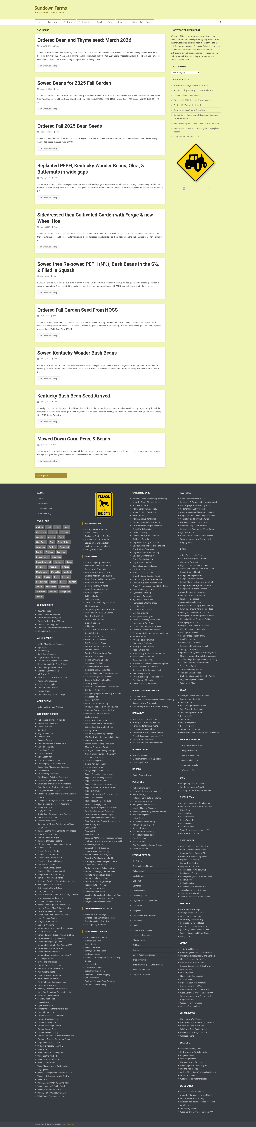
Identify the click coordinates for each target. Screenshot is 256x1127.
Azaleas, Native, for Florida (144, 519)
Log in (40, 498)
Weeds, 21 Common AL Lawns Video (53, 1083)
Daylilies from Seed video (144, 549)
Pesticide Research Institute (49, 975)
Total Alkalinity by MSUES (191, 669)
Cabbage (64, 532)
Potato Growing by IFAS (95, 804)
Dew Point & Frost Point (190, 916)
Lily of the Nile (139, 606)
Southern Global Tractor (47, 687)
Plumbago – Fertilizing (142, 643)
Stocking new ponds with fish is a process (198, 656)
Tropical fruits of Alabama (96, 885)
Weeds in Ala (43, 1079)
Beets (66, 527)
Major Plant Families (94, 740)
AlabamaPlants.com (141, 788)
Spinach (72, 582)
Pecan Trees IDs (187, 820)
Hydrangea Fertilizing (142, 592)
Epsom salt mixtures (94, 636)
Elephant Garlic (91, 633)
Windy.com (185, 936)
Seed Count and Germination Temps (101, 817)
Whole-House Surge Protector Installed (191, 85)
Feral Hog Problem (188, 1058)
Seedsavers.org (186, 726)
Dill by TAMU (90, 626)
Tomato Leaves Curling (47, 1029)
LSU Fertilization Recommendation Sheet (103, 737)
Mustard (67, 572)
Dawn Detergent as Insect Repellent (53, 804)
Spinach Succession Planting (97, 851)
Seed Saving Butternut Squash (193, 705)
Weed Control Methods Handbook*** (149, 742)
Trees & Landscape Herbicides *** (148, 676)
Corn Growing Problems (47, 773)
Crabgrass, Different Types (49, 790)
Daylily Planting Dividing (143, 559)
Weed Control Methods (47, 1056)
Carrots (51, 537)
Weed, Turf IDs (139, 838)
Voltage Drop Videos (94, 549)
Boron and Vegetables (94, 582)
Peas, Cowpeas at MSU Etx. (97, 770)
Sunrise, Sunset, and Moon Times (194, 933)
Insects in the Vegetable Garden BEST (53, 904)
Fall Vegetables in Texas (95, 643)
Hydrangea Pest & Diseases (49, 884)
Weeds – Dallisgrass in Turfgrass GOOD (54, 1072)
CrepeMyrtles (63, 542)
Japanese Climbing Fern (143, 930)
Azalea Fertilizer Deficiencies (145, 512)
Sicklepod (137, 945)
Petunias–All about (141, 636)
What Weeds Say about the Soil (51, 1096)
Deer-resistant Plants (46, 820)
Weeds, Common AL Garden (49, 1089)
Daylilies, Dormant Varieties (145, 555)
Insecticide (53, 567)
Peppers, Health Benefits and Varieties (101, 794)
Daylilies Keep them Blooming (146, 552)
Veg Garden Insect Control (48, 1042)
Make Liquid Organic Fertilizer (50, 707)
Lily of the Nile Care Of (142, 609)
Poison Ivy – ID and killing (144, 729)
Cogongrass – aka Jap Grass (145, 900)
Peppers (65, 577)
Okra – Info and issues (47, 962)
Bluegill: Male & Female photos (193, 588)
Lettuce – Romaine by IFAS (96, 720)
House (69, 562)
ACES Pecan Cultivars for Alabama (195, 803)
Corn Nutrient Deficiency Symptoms (53, 777)
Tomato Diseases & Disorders (50, 1015)
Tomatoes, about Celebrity (96, 878)
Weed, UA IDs (139, 841)
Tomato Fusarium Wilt (47, 1022)
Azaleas (39, 527)
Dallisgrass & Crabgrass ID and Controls (54, 800)
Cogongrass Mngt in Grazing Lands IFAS (197, 515)
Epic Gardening (139, 794)
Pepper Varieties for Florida (97, 780)
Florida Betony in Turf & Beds (193, 959)
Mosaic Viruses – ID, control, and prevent (55, 928)
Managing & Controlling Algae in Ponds (197, 615)
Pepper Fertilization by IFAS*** (98, 777)
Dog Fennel (138, 910)
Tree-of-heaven (139, 960)
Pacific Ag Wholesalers (47, 681)
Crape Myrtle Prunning (142, 529)
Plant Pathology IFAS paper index (51, 982)
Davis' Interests (44, 611)
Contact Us (137, 22)
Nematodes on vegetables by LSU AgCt (54, 955)
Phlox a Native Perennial (143, 640)
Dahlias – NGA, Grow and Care (146, 535)
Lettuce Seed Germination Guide (99, 727)
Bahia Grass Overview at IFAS (193, 498)
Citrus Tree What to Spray (48, 760)
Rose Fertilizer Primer (142, 650)
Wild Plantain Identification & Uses (147, 845)
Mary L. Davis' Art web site (48, 614)
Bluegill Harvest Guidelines (191, 578)
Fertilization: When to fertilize (192, 595)
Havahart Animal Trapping (191, 1062)
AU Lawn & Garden (141, 505)
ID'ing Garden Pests (46, 891)
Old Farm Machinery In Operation (147, 759)
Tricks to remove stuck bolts (97, 546)
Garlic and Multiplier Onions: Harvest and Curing (153, 699)
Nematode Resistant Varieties (50, 948)
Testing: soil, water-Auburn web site (100, 868)
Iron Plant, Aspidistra (142, 814)
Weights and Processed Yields (98, 901)
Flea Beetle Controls (46, 864)
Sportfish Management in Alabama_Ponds (198, 652)
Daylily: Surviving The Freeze (145, 566)
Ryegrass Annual (187, 532)
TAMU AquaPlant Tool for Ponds (194, 662)
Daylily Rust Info (44, 810)
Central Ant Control (45, 750)
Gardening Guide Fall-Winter (97, 666)
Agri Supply (42, 647)
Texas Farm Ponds (188, 666)
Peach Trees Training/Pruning (193, 869)
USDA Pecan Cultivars (189, 833)
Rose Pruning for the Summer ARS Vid (149, 653)
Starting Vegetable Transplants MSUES (101, 861)
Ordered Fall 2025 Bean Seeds (69, 126)
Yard (148, 22)
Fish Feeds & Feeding (189, 599)
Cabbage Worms (44, 740)
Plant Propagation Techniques (98, 801)
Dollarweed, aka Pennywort (145, 915)
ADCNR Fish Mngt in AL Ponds (193, 558)
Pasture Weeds (186, 979)
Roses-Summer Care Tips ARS (146, 666)
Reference (122, 22)
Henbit (136, 925)
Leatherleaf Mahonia (142, 935)
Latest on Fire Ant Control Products (52, 914)
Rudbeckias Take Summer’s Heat (147, 670)
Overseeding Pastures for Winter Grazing (197, 529)
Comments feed (45, 508)
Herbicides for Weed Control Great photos (55, 881)
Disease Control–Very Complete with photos (56, 831)
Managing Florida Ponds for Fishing (195, 619)
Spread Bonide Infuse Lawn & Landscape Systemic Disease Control (196, 117)
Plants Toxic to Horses (142, 775)
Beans (57, 527)
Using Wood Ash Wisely (95, 891)
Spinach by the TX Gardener (97, 848)
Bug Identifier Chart (45, 733)
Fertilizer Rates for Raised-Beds (98, 653)
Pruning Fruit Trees (188, 873)
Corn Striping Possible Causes (50, 780)
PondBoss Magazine (189, 639)
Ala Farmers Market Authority (98, 565)
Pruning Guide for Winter (143, 646)
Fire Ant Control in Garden (48, 851)
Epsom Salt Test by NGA (95, 639)
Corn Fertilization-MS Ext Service (99, 612)
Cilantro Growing (92, 606)
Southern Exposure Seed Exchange (100, 981)
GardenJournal (42, 557)
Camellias (40, 537)
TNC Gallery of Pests (46, 1012)
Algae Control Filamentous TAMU (194, 565)
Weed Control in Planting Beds (50, 1052)
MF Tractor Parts (44, 674)
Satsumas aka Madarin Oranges (99, 814)
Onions (47, 577)
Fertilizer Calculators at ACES (97, 646)
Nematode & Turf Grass (143, 623)
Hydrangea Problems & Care (49, 888)
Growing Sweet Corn (94, 683)
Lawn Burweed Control (47, 918)
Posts (110, 22)
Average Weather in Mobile (192, 912)
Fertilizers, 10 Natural (94, 656)
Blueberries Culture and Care (97, 572)
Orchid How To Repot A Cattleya (147, 626)
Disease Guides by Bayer (48, 837)
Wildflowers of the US (142, 848)
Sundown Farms (51, 8)
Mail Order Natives (93, 954)
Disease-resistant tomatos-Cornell (100, 629)
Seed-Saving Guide (188, 722)
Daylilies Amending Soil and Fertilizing (149, 545)
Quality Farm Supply (46, 684)
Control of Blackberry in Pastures (194, 519)
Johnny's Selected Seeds (95, 950)
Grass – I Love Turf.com (143, 572)
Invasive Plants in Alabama (144, 808)
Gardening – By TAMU (94, 663)
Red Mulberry (186, 879)
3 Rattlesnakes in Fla (189, 760)
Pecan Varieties (186, 823)
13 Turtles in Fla (187, 770)
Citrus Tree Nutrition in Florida (193, 849)
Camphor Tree (139, 885)
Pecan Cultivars (186, 813)
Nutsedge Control (45, 958)
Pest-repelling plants (46, 972)
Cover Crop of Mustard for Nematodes (54, 783)
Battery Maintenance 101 (96, 529)
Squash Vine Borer (45, 1005)
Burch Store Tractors (46, 654)
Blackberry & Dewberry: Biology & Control (198, 502)
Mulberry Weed (186, 972)
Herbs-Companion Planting (96, 703)
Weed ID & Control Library (48, 1059)
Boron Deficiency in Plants (96, 586)
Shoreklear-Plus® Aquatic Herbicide (148, 732)
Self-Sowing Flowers (141, 673)
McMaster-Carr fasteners (48, 670)
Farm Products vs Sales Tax (97, 921)
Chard (61, 537)
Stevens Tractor (44, 691)
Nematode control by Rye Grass (51, 938)
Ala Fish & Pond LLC (189, 562)
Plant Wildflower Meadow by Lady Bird (197, 1022)
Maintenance (41, 572)
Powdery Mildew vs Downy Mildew (52, 988)
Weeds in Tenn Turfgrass (191, 1003)
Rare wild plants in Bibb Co (144, 825)
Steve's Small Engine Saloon (97, 543)
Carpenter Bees (187, 1055)
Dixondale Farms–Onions (96, 937)
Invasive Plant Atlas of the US (193, 962)
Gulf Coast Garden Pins (95, 690)
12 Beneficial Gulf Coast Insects (51, 720)
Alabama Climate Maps (190, 909)
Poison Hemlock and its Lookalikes (195, 989)
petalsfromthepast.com (95, 971)
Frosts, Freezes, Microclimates (193, 926)
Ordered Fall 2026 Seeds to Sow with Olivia (192, 100)
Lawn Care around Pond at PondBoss (196, 609)
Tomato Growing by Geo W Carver (100, 871)
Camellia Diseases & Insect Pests (51, 743)
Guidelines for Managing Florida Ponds (197, 605)
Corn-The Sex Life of (94, 616)
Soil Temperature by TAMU (192, 787)
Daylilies (52, 547)
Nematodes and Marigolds (49, 951)
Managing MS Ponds (189, 622)
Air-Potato (137, 861)
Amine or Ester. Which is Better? (146, 719)
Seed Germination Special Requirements (102, 821)
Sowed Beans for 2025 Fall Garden (74, 83)
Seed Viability (90, 827)
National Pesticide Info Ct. (48, 931)
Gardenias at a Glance (142, 569)
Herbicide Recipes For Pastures (193, 525)
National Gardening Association (146, 619)
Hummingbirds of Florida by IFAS (194, 1065)
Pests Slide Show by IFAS (48, 978)
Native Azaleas (139, 818)
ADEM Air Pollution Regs (95, 914)
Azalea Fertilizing (140, 515)
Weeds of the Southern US (191, 1006)
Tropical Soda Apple (141, 969)
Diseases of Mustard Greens (49, 841)
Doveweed (137, 920)
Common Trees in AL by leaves (193, 856)
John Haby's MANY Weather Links (194, 929)
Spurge (136, 950)
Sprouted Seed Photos (190, 729)
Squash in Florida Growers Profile (99, 858)
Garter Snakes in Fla (189, 765)
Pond (99, 22)
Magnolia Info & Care (189, 866)
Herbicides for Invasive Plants (50, 877)
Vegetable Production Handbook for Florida (104, 895)
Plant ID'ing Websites (94, 797)
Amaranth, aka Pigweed (143, 866)
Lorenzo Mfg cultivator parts (49, 667)
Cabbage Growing (92, 599)
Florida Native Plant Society (192, 1098)
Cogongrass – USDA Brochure (193, 509)
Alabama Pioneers (140, 755)
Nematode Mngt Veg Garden (49, 941)
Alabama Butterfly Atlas (190, 1048)
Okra (38, 577)
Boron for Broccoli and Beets (98, 589)
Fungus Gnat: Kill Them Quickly (50, 874)
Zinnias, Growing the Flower (145, 683)
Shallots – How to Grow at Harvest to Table (104, 841)
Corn (52, 542)
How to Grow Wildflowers (191, 1019)
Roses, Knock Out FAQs (143, 660)
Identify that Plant (92, 947)
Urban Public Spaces (46, 631)
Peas (56, 577)
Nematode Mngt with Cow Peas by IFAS (54, 945)
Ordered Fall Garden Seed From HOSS (77, 310)
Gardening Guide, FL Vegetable (98, 670)
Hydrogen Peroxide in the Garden (99, 710)
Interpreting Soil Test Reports (97, 713)
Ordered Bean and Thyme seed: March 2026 (84, 40)
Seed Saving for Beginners (191, 709)
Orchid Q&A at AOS (93, 967)
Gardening (68, 22)
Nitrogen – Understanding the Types (100, 750)
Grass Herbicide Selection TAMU (147, 576)
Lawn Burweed (186, 969)
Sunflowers (51, 586)
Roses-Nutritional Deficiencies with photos (151, 663)
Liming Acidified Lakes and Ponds (194, 612)
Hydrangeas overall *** (143, 599)
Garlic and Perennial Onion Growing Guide (103, 673)
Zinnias (39, 596)
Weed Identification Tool (143, 835)
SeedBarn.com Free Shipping (97, 974)
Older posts (43, 475)
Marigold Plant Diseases (47, 921)
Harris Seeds (90, 944)
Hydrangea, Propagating (143, 596)
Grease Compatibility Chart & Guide (52, 664)
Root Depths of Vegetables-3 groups (101, 807)
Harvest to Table (92, 696)
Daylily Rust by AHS (45, 807)
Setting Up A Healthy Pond (191, 649)
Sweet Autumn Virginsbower (145, 955)
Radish (53, 582)
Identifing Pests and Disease (49, 901)
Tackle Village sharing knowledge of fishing (198, 659)
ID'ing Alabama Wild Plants (144, 804)
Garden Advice (85, 22)
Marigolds (55, 572)
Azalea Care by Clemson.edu (145, 509)
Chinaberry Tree (140, 895)
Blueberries (41, 532)
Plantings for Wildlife (189, 632)
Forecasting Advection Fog (191, 919)
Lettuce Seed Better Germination (99, 723)
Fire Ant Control (44, 847)
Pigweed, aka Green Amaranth (193, 982)
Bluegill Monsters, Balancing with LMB (196, 582)
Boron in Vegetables (94, 592)
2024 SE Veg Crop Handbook (97, 562)
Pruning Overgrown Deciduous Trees (196, 876)
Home (39, 22)
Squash (39, 586)
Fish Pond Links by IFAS (190, 602)
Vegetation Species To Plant (192, 679)
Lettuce (65, 567)
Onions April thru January (95, 764)
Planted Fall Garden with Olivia (187, 95)
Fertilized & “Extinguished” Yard (187, 105)
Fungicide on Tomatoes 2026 (186, 136)
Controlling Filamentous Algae (193, 592)
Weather (52, 591)
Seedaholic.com (92, 834)
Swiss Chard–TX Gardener (96, 864)
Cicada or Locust (44, 753)
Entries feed (43, 503)
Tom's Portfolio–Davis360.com (50, 621)
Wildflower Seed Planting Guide (193, 1029)
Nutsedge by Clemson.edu (191, 976)
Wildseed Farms (187, 1036)
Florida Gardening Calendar (96, 660)
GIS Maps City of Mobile (95, 924)
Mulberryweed (139, 940)
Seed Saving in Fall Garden (191, 712)
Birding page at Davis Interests (193, 1052)
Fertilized (49, 552)
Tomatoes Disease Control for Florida (53, 1039)
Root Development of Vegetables (99, 811)
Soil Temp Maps (92, 977)
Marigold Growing (140, 613)
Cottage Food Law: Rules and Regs (100, 918)
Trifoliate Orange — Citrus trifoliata (148, 964)
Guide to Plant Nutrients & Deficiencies (102, 686)
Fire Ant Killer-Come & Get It (49, 857)
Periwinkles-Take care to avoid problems (150, 633)
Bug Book (41, 730)
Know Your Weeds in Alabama (50, 911)
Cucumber (40, 547)
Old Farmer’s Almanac (94, 757)
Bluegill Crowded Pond (190, 572)
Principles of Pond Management (194, 646)
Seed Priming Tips (93, 824)
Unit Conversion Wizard (95, 888)
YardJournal (65, 591)
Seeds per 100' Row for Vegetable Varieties (103, 838)
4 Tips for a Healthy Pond (191, 555)
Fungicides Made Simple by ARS (51, 871)
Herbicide (59, 562)
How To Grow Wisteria (142, 801)
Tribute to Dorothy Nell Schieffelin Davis (54, 627)
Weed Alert (42, 1049)
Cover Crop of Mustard (95, 619)
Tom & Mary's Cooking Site (49, 617)
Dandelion (137, 905)
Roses (62, 582)
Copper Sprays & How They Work (51, 763)
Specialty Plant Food (46, 998)
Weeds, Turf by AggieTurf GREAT (51, 1093)
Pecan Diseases (187, 816)
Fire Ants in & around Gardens (50, 861)
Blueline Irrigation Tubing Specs (98, 576)
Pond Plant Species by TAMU (192, 636)
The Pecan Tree (187, 826)
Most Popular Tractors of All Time (52, 677)
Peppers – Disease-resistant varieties (101, 784)
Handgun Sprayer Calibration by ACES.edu (103, 693)
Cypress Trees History (189, 859)
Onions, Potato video (94, 767)
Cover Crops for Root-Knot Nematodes (54, 787)
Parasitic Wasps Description (49, 965)
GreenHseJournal (43, 562)
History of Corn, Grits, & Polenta (147, 798)
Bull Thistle (137, 881)
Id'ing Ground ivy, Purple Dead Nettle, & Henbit (57, 894)
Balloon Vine (138, 871)
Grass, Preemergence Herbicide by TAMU (150, 586)
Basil (49, 527)
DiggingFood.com (92, 623)
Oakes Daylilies (91, 964)
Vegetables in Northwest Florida (99, 898)
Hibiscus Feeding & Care (143, 589)
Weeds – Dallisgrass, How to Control (53, 1076)
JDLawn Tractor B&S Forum (97, 539)
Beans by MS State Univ (95, 569)
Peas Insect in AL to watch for (50, 968)
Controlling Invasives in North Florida (196, 952)
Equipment (52, 22)
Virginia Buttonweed (141, 974)
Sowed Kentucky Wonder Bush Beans (77, 353)
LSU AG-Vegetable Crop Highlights (99, 733)
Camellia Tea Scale (45, 747)
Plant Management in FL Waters (194, 629)
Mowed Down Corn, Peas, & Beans (73, 439)
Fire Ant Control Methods (48, 854)
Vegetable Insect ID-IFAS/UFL (50, 1046)
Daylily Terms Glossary (142, 562)
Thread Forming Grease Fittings (51, 694)
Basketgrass (138, 876)
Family (39, 552)
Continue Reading (50, 66)
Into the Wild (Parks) (189, 1069)
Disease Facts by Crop (47, 834)
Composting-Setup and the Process (100, 609)
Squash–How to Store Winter (145, 703)
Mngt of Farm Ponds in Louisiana (194, 625)
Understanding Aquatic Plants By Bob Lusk (198, 676)
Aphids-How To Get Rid (47, 723)
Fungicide (61, 552)
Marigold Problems (45, 925)
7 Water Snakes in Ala (190, 755)
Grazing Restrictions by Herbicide (147, 722)
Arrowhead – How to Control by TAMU (197, 568)
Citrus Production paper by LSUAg (147, 525)
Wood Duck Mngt (187, 683)
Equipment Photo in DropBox (98, 536)
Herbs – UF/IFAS (92, 700)
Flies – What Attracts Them (49, 867)
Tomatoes (40, 591)
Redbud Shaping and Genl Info (193, 886)
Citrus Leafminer (44, 757)
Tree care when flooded (190, 672)
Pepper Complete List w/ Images (99, 774)
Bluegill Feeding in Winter (191, 575)
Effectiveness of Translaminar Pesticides (54, 844)
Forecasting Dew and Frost (192, 923)
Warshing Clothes (140, 762)
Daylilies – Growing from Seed (146, 542)
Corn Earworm (43, 770)
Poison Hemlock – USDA (191, 986)
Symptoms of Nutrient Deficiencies (52, 1008)
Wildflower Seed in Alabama (192, 1025)
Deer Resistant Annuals (47, 817)
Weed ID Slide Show (46, 1062)
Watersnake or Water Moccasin (193, 1079)
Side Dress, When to (94, 844)
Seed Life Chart (186, 702)
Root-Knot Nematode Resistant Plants (54, 992)
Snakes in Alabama (188, 1075)
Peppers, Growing (92, 791)
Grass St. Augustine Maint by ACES (147, 582)
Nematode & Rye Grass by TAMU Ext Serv (55, 935)
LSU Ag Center (91, 730)
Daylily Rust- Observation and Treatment (55, 814)
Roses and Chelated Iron (48, 995)
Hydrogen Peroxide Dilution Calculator (101, 706)
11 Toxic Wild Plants (189, 949)
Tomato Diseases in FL (47, 1019)
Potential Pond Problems (191, 642)
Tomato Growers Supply (95, 984)
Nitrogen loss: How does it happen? (100, 754)
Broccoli (53, 532)
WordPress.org (44, 513)
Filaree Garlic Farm (93, 940)
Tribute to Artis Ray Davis (48, 624)
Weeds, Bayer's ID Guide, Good (51, 1086)
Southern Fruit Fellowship (144, 831)
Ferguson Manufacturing (48, 657)
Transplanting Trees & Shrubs (193, 890)
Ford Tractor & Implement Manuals (52, 660)
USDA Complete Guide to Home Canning (150, 706)
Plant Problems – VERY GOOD (50, 985)
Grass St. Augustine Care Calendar (147, 579)
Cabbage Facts (43, 736)
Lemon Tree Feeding (189, 863)
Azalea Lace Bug (44, 726)
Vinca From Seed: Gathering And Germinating (199, 732)
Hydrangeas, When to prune (145, 603)
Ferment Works (139, 696)
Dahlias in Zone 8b (141, 539)
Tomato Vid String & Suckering (98, 875)
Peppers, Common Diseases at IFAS (100, 787)
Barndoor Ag (43, 650)
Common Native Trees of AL (192, 853)
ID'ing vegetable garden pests (50, 898)
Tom (57, 46)
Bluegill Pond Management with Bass (196, 585)
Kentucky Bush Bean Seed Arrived (73, 396)
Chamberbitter (139, 890)
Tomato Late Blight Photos (49, 1025)
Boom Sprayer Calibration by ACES (100, 579)
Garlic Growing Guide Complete (98, 676)
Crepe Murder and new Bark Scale (147, 791)
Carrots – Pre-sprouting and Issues (100, 602)
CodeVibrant (70, 1124)
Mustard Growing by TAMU (97, 747)
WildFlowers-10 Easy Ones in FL (194, 1032)
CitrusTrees (41, 542)
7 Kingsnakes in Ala (189, 750)
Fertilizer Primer (92, 649)
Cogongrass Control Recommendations (197, 512)
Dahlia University (140, 532)
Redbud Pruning (187, 883)
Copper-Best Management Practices (53, 767)
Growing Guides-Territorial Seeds (99, 680)
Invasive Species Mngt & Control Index (54, 908)
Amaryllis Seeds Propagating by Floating (150, 498)
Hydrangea (40, 567)
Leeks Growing (91, 717)
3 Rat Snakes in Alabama (191, 745)
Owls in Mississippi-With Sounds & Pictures (198, 1072)
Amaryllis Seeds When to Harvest (147, 502)
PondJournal (41, 582)
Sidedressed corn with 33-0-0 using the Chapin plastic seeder (197, 130)
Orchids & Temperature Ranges (146, 629)
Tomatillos (64, 586)
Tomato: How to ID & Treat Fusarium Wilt (55, 1035)
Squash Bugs (43, 1002)
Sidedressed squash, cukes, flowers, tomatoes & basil (197, 123)
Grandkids (56, 557)
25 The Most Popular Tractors (50, 644)
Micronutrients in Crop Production (99, 743)
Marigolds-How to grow (143, 616)
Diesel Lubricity (91, 532)
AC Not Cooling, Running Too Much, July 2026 (193, 90)
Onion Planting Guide (94, 760)
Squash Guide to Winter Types (98, 854)
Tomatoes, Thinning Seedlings (98, 881)
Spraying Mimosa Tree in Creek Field (189, 110)
